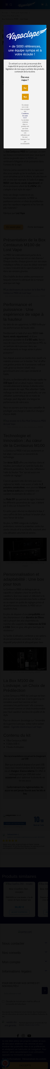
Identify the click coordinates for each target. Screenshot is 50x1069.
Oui (25, 88)
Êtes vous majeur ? (25, 78)
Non (25, 96)
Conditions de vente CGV (25, 116)
